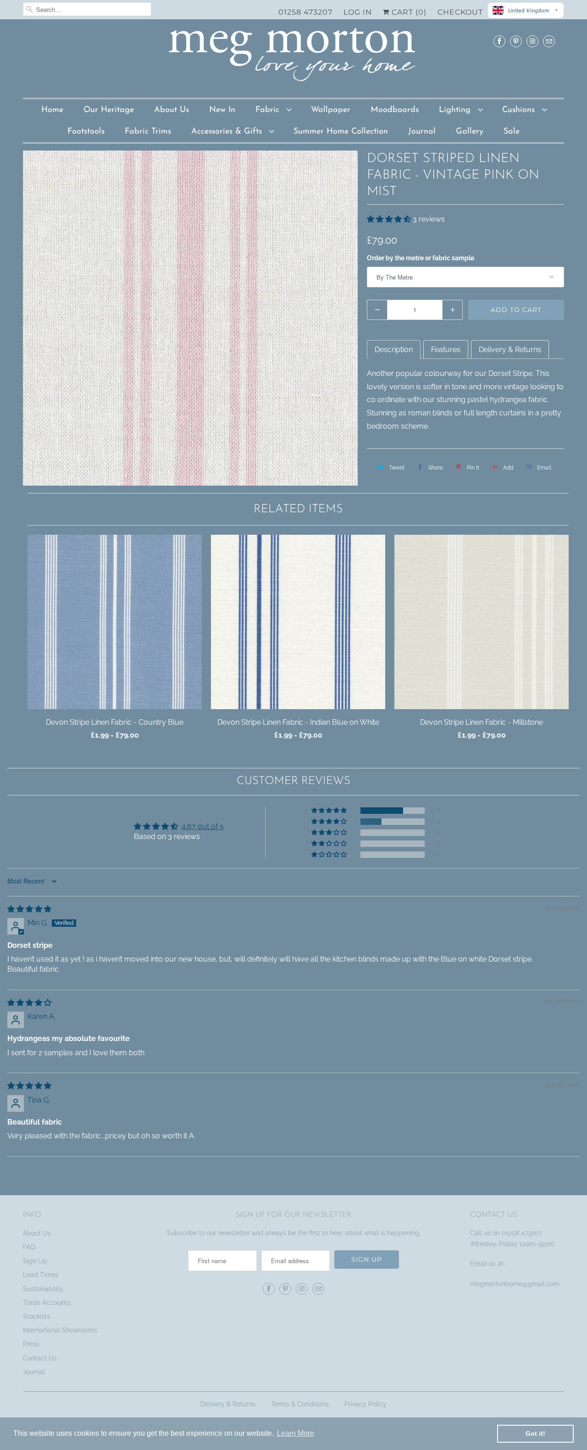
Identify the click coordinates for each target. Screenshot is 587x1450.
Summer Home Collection (341, 132)
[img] (29, 909)
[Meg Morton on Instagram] (532, 41)
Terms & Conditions (300, 1404)
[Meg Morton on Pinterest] (516, 41)
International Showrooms (60, 1330)
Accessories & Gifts (228, 132)
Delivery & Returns (227, 1404)
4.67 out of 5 (203, 826)
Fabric (268, 110)
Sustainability (43, 1289)
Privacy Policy (365, 1404)
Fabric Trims (148, 132)
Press (31, 1344)
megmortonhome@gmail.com (515, 1284)
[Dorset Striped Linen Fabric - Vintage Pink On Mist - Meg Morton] (190, 318)
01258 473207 (305, 12)
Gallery (469, 132)
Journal (422, 132)
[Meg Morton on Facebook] (499, 41)
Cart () (407, 12)
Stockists (36, 1316)
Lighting (456, 110)
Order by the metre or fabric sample (420, 258)
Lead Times (40, 1274)
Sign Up (35, 1261)
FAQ (29, 1247)
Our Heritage (108, 110)
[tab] (394, 349)
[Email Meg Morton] (549, 41)
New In (222, 110)
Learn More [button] (295, 1433)
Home (52, 110)
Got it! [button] (535, 1433)
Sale (512, 132)
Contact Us (40, 1358)
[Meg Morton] (293, 57)
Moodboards (395, 110)
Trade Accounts (46, 1302)
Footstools (86, 132)
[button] (390, 219)
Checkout (460, 12)
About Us (171, 110)
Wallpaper (330, 110)
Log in (357, 12)
